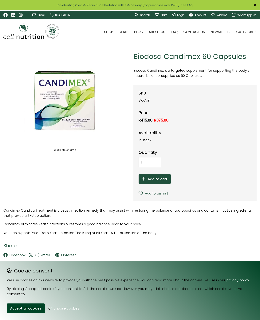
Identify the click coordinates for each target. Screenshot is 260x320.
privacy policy (237, 280)
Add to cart (157, 179)
